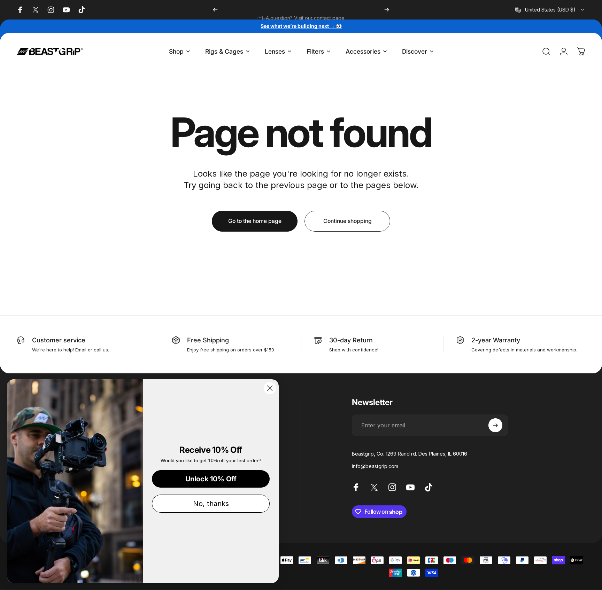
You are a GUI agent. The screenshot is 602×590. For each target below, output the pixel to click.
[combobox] (550, 10)
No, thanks (211, 503)
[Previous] (215, 10)
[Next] (386, 10)
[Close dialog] (270, 388)
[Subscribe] (495, 425)
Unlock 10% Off (211, 479)
